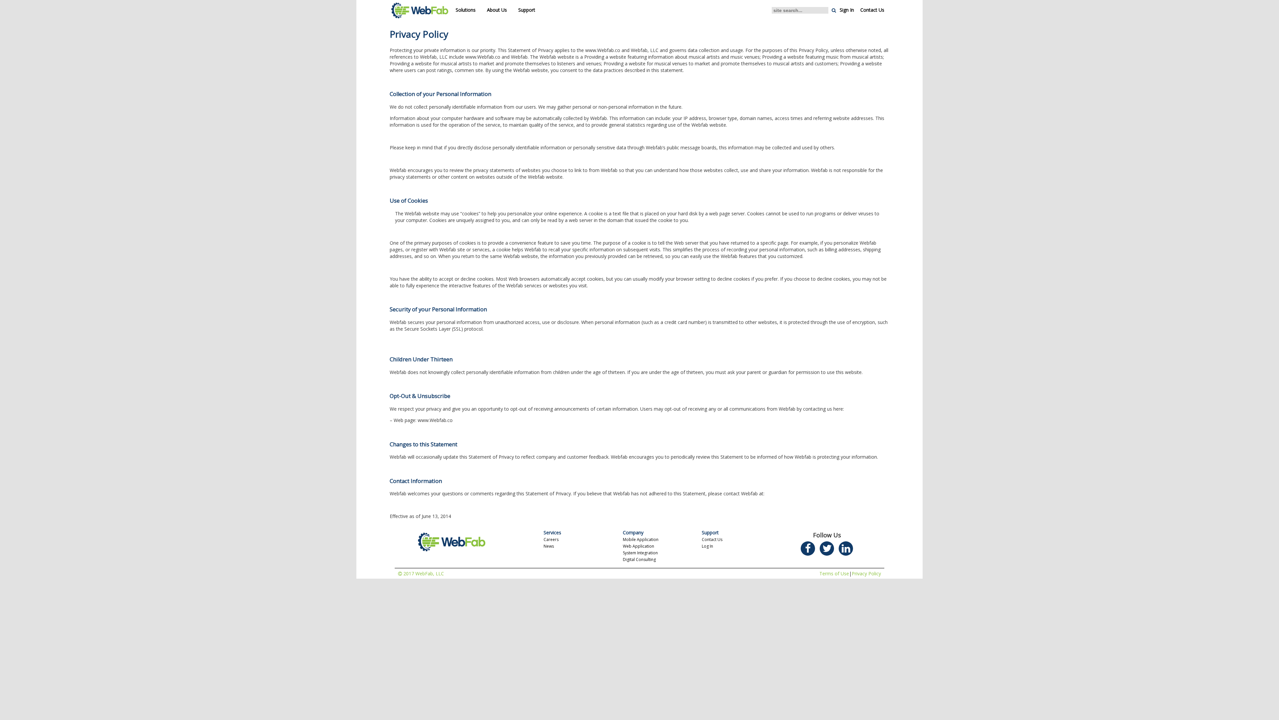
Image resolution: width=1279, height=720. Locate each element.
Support (526, 10)
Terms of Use (834, 573)
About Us (497, 10)
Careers (551, 539)
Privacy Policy (866, 573)
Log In (707, 546)
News (549, 546)
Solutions (466, 10)
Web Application (638, 546)
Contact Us (872, 10)
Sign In (847, 10)
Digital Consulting (639, 559)
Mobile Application (640, 539)
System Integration (640, 553)
